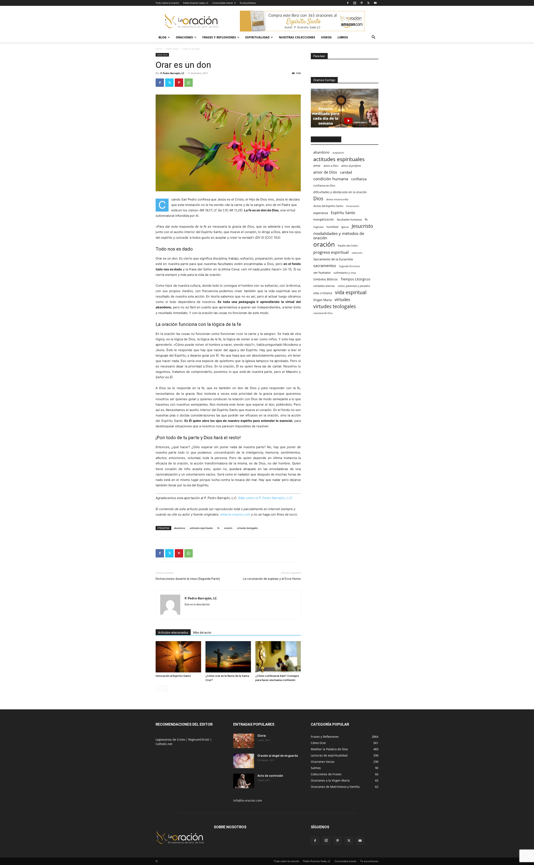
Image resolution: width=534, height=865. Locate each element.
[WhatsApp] (188, 82)
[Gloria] (243, 741)
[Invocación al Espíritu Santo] (178, 656)
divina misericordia (337, 199)
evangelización (323, 219)
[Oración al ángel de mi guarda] (243, 761)
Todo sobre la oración (167, 2)
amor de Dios (325, 172)
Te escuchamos (248, 2)
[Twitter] (368, 3)
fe (218, 528)
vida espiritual (350, 292)
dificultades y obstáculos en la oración (340, 192)
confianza (358, 179)
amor (317, 166)
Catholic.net (164, 744)
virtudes (342, 299)
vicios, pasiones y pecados (354, 286)
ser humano (322, 272)
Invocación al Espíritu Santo (173, 675)
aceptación (338, 152)
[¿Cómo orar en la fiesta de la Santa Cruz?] (228, 656)
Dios (318, 198)
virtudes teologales (247, 528)
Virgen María (322, 300)
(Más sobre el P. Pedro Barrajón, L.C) (264, 498)
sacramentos (324, 266)
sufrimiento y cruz (345, 273)
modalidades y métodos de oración (338, 235)
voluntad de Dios (323, 313)
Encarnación (352, 206)
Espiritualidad (257, 37)
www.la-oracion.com (235, 514)
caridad (346, 172)
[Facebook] (348, 3)
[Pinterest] (361, 3)
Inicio (159, 48)
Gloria (261, 735)
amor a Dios (331, 166)
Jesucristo (362, 226)
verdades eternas (324, 286)
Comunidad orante (222, 2)
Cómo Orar (172, 48)
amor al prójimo (351, 166)
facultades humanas (349, 219)
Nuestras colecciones (297, 37)
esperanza (320, 213)
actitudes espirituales (201, 528)
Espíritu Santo (343, 213)
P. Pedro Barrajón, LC (172, 73)
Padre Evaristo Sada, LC (195, 2)
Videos (326, 37)
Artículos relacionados (173, 632)
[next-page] (165, 688)
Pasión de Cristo (348, 245)
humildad (332, 227)
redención (357, 252)
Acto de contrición (270, 775)
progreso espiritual (331, 252)
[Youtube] (375, 3)
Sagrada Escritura (349, 266)
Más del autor (202, 632)
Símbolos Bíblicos (325, 279)
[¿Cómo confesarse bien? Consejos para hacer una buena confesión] (278, 656)
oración (228, 528)
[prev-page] (158, 688)
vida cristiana (322, 293)
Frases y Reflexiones (219, 37)
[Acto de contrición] (243, 781)
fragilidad (318, 227)
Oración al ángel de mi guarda (277, 755)
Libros (343, 37)
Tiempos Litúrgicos (355, 279)
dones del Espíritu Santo (328, 206)
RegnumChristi (199, 739)
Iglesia (345, 227)
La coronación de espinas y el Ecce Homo (272, 579)
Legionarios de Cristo (171, 739)
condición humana (330, 179)
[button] (373, 38)
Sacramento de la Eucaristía (333, 259)
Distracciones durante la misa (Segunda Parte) (188, 579)
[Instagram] (354, 3)
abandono (179, 528)
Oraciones (184, 37)
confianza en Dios (324, 185)
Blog (162, 37)
